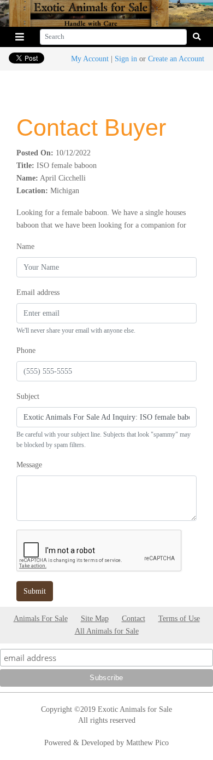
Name (25, 246)
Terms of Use (179, 618)
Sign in (126, 58)
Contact (133, 618)
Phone (26, 350)
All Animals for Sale (107, 630)
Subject (27, 396)
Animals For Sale (41, 618)
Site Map (95, 618)
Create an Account (176, 58)
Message (29, 464)
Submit (34, 591)
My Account (90, 58)
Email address (38, 292)
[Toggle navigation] (20, 37)
